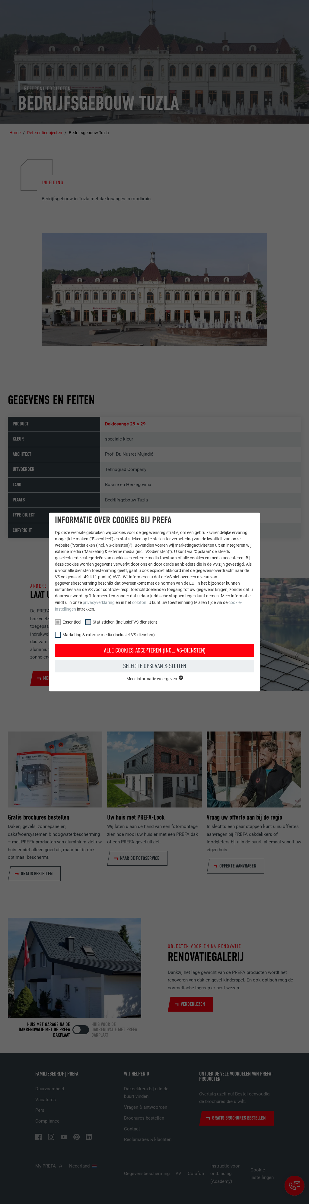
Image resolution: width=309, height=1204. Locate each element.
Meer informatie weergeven (152, 678)
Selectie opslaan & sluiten (154, 666)
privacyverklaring (99, 602)
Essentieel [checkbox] (71, 622)
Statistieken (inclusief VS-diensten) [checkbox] (125, 622)
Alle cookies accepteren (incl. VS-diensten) (154, 650)
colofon (139, 602)
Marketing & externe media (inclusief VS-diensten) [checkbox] (108, 634)
